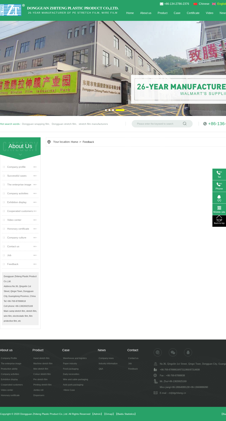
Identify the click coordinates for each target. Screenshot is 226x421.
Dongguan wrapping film (35, 123)
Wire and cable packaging (75, 379)
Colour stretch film (42, 374)
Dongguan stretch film (64, 123)
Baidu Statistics (125, 414)
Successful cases (16, 175)
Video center (14, 219)
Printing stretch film (42, 385)
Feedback (12, 264)
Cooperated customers (20, 211)
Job (9, 255)
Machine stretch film (42, 363)
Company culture (16, 237)
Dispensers (38, 395)
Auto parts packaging (73, 385)
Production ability (9, 369)
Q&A (101, 369)
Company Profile (9, 358)
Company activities (17, 193)
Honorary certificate (18, 228)
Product (162, 12)
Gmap (109, 414)
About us (145, 12)
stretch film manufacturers (93, 123)
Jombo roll (38, 390)
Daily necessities (71, 374)
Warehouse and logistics (75, 358)
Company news (106, 358)
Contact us (13, 246)
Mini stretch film (40, 369)
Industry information (108, 363)
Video (209, 12)
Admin (97, 414)
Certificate (193, 12)
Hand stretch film (41, 358)
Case (177, 12)
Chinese (204, 3)
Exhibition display (16, 202)
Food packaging (71, 369)
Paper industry (70, 363)
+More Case (69, 390)
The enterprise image (19, 184)
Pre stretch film (40, 379)
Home (130, 12)
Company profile (16, 166)
